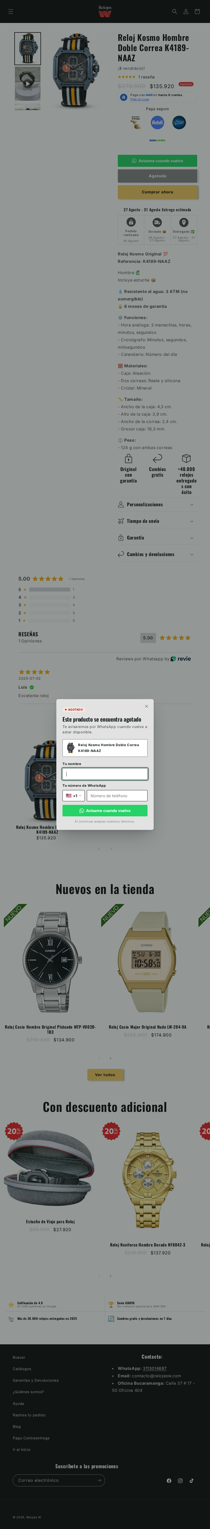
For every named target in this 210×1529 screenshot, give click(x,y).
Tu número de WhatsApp (84, 785)
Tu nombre (71, 764)
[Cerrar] (146, 706)
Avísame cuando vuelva (108, 810)
